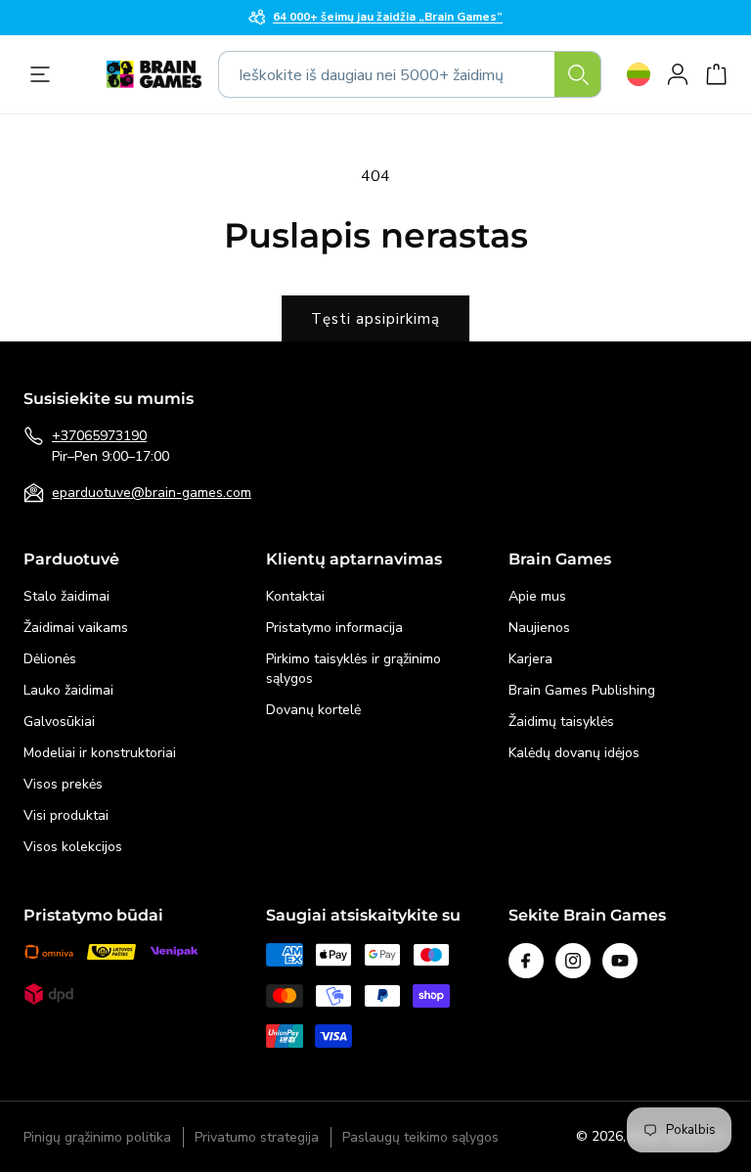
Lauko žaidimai (68, 690)
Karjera (530, 659)
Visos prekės (63, 784)
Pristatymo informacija (334, 627)
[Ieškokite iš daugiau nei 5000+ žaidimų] (577, 74)
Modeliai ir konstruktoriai (99, 753)
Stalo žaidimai (66, 596)
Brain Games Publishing (581, 690)
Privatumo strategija (257, 1137)
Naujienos (539, 627)
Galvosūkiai (59, 721)
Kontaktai (295, 596)
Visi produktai (66, 815)
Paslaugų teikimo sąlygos (420, 1137)
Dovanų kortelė (313, 709)
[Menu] (44, 74)
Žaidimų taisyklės (561, 721)
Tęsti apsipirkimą (375, 319)
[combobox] (409, 74)
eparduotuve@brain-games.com (151, 492)
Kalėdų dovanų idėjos (574, 753)
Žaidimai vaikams (75, 627)
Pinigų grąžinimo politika (97, 1137)
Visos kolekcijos (72, 846)
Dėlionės (49, 659)
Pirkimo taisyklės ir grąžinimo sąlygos (353, 669)
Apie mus (537, 596)
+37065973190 (99, 436)
